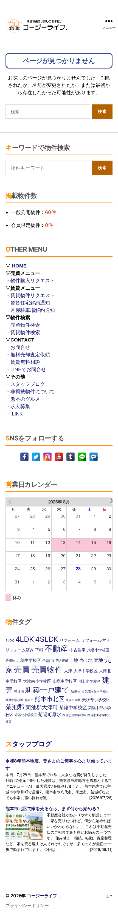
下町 (39, 650)
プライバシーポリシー (27, 905)
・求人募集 (17, 406)
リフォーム (70, 640)
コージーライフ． (44, 895)
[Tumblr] (70, 456)
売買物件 (47, 669)
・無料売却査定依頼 (27, 354)
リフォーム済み (19, 650)
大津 (68, 670)
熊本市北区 (49, 698)
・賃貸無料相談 (22, 362)
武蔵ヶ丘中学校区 (96, 691)
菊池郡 (14, 707)
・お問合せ (17, 347)
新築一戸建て (47, 689)
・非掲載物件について (30, 391)
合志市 (48, 660)
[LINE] (82, 456)
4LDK (24, 639)
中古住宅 (77, 650)
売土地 (86, 660)
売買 (22, 669)
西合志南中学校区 (74, 715)
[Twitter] (36, 456)
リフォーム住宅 (95, 640)
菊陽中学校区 (73, 707)
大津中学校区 (86, 670)
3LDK (9, 641)
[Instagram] (47, 456)
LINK (17, 414)
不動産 (56, 648)
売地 (98, 660)
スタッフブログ (28, 744)
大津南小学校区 (37, 681)
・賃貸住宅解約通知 (27, 303)
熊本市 (28, 700)
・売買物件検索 (22, 325)
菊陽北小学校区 (25, 715)
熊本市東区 (73, 700)
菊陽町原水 (49, 714)
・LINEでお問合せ (25, 369)
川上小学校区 (89, 681)
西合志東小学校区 (99, 715)
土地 (74, 660)
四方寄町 (61, 661)
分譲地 (10, 661)
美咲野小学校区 (96, 699)
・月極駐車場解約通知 (30, 310)
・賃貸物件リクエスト (30, 295)
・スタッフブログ (25, 384)
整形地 (19, 691)
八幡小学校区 (98, 650)
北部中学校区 (28, 660)
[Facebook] (24, 456)
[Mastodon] (93, 456)
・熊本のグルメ (22, 399)
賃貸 (8, 721)
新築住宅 (77, 691)
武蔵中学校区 (14, 700)
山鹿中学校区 (65, 681)
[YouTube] (59, 456)
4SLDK (46, 639)
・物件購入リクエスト (30, 280)
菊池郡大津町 (42, 707)
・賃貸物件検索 (22, 332)
